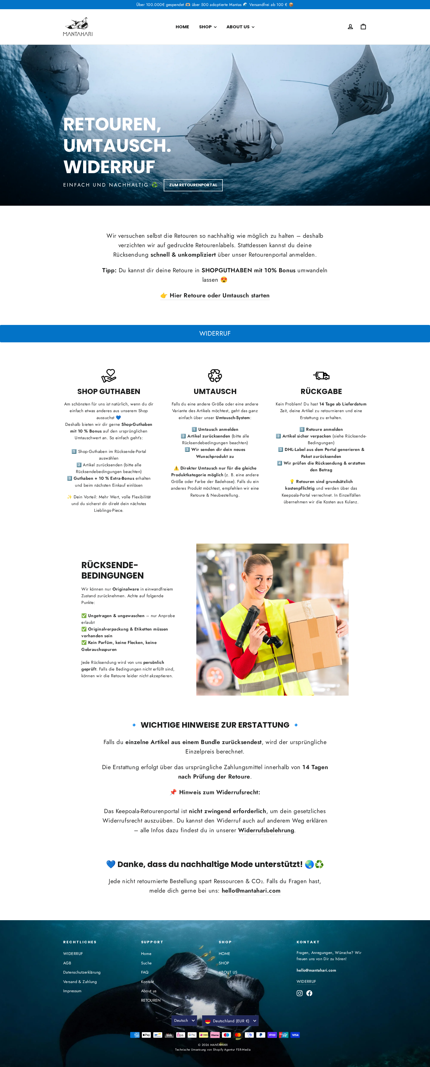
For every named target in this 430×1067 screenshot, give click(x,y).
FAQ (145, 972)
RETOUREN (151, 1000)
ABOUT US (238, 27)
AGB (67, 963)
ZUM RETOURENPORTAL (193, 185)
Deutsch (181, 1020)
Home (146, 953)
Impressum (72, 991)
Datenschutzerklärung (82, 972)
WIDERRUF (215, 333)
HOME (182, 27)
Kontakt (147, 982)
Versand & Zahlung (80, 982)
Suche (146, 963)
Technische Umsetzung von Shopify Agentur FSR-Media (213, 1049)
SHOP (206, 27)
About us (149, 991)
